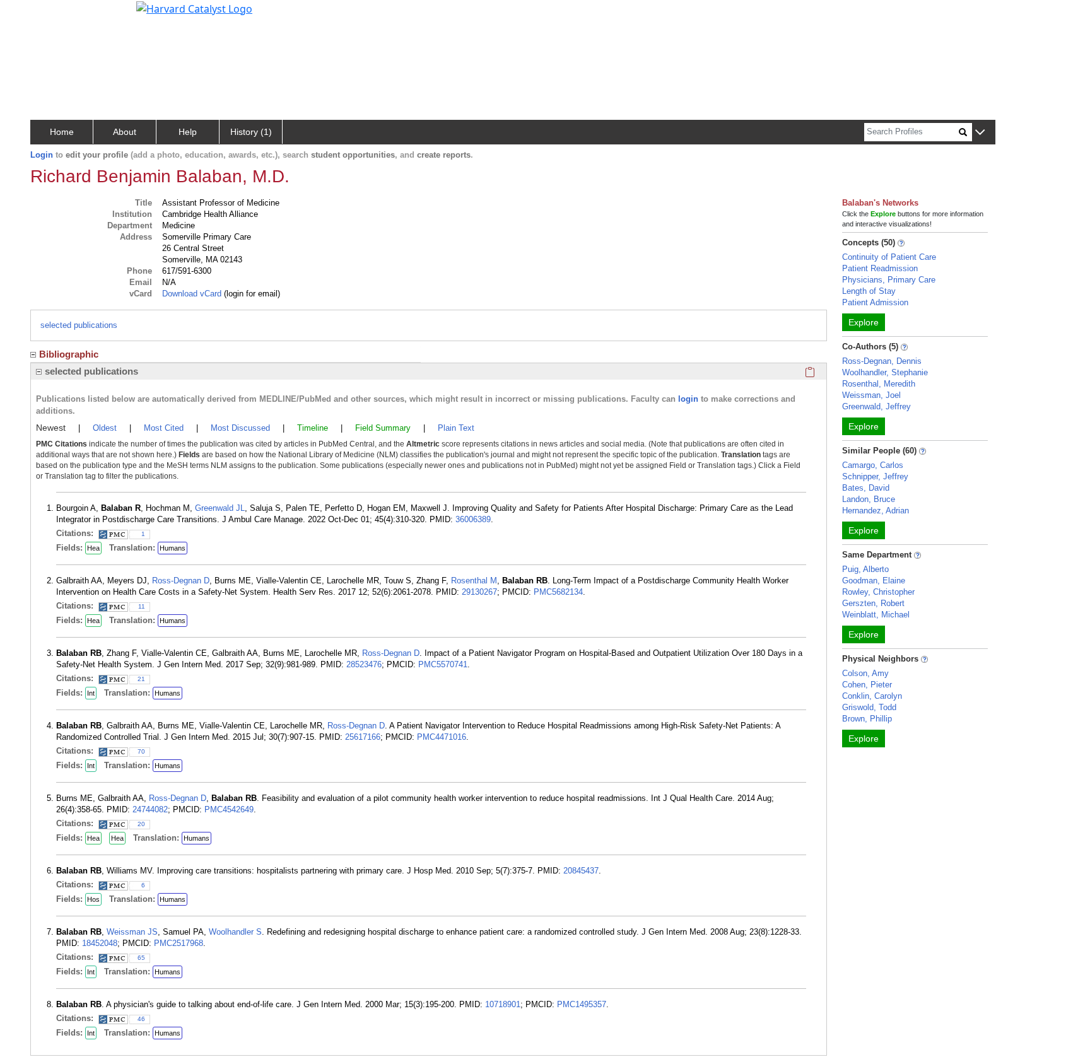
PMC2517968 (178, 943)
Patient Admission (875, 302)
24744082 (150, 809)
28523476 (364, 664)
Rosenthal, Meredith (878, 383)
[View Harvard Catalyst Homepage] (194, 8)
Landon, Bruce (868, 499)
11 (141, 606)
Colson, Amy (865, 673)
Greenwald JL (220, 508)
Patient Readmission (880, 268)
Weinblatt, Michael (876, 614)
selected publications (78, 325)
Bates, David (865, 488)
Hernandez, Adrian (875, 510)
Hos (93, 899)
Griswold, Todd (869, 707)
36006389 (473, 519)
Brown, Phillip (867, 718)
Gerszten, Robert (873, 603)
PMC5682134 (558, 592)
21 (141, 678)
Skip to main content (52, 15)
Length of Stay (869, 291)
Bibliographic (68, 354)
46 (141, 1018)
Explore (863, 322)
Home (62, 132)
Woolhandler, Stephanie (885, 372)
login (688, 399)
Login (41, 155)
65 (141, 957)
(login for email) (250, 293)
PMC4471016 (441, 737)
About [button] (124, 132)
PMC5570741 (442, 664)
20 (141, 823)
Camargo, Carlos (872, 465)
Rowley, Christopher (878, 592)
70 (141, 751)
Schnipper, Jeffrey (875, 476)
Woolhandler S (235, 932)
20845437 (581, 870)
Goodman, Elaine (873, 580)
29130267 (479, 592)
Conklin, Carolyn (872, 696)
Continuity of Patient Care (889, 257)
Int (91, 693)
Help (188, 132)
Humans (172, 548)
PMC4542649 (229, 809)
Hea (93, 548)
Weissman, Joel (871, 395)
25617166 (362, 737)
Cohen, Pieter (867, 684)
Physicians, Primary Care (888, 279)
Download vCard (191, 293)
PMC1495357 (581, 1004)
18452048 (99, 943)
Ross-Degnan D (180, 580)
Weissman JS (132, 932)
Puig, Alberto (865, 569)
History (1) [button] (251, 132)
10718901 (502, 1004)
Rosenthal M (474, 580)
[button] (980, 132)
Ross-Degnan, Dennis (882, 361)
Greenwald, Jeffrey (876, 406)
